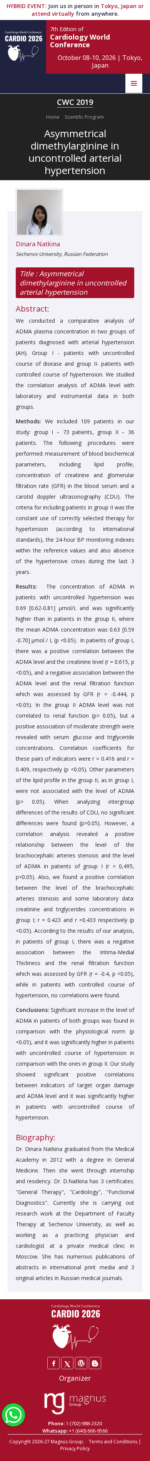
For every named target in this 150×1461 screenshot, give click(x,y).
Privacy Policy (75, 1448)
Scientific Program (84, 117)
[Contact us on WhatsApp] (13, 1414)
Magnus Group (67, 1441)
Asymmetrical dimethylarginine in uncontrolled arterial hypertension (73, 283)
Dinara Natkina (38, 244)
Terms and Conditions (113, 1441)
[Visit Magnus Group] (75, 1403)
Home (53, 117)
